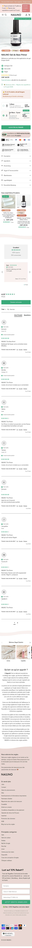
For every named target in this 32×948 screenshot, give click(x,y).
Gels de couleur (5, 837)
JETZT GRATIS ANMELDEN (16, 902)
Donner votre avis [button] (16, 302)
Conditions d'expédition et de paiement (12, 810)
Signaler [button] (21, 349)
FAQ (2, 793)
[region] (16, 272)
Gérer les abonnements (8, 790)
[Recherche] (6, 15)
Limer (3, 849)
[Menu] (3, 15)
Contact (3, 787)
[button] (16, 75)
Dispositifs (4, 855)
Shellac (3, 840)
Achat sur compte (6, 807)
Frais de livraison (6, 80)
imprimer (3, 815)
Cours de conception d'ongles (10, 857)
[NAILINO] (16, 15)
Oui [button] (17, 349)
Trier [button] (3, 309)
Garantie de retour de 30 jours (10, 813)
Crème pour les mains (7, 852)
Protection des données (8, 818)
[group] (16, 294)
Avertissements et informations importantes (13, 796)
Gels (2, 835)
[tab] (18, 315)
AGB (2, 821)
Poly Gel (3, 846)
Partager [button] (25, 349)
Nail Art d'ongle (5, 843)
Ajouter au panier (16, 127)
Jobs (2, 784)
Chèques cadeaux (6, 860)
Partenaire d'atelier (6, 798)
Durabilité (4, 804)
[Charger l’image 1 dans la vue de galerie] (16, 33)
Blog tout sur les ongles (8, 824)
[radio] (16, 105)
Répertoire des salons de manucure (11, 801)
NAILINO (9, 940)
